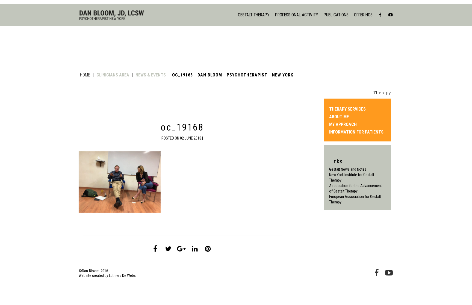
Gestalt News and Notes (347, 169)
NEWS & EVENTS (150, 75)
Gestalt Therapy (254, 14)
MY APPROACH (343, 124)
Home (85, 75)
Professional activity (296, 14)
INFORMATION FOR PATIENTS (356, 132)
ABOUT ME (339, 116)
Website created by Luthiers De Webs (107, 275)
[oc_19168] (155, 248)
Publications (336, 14)
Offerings (363, 14)
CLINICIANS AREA (112, 75)
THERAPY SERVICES (347, 109)
